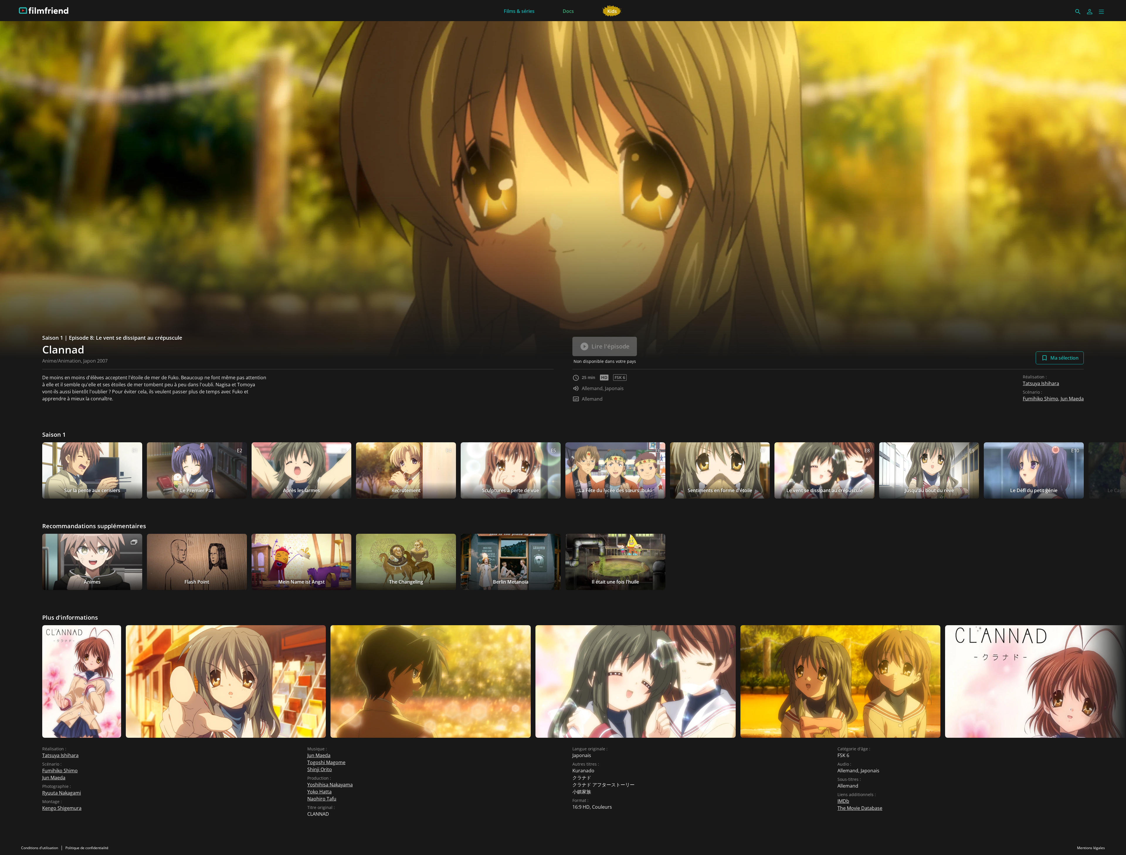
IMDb (843, 801)
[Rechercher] (1078, 12)
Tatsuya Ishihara (1041, 383)
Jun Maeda (1072, 398)
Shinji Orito (319, 769)
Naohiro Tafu (321, 798)
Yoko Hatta (319, 791)
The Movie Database (859, 808)
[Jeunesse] (612, 10)
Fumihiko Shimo (1040, 398)
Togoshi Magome (326, 762)
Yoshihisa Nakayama (330, 784)
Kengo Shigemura (62, 808)
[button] (1101, 12)
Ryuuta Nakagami (61, 793)
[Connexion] (1090, 12)
